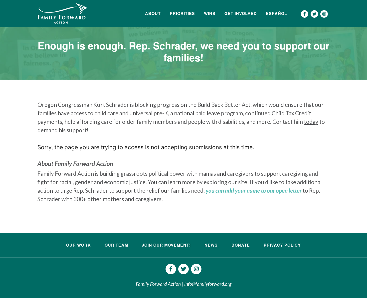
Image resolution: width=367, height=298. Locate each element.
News (211, 245)
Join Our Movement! (166, 245)
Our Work (78, 245)
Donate (240, 245)
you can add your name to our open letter (254, 190)
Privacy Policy (282, 245)
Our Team (116, 245)
